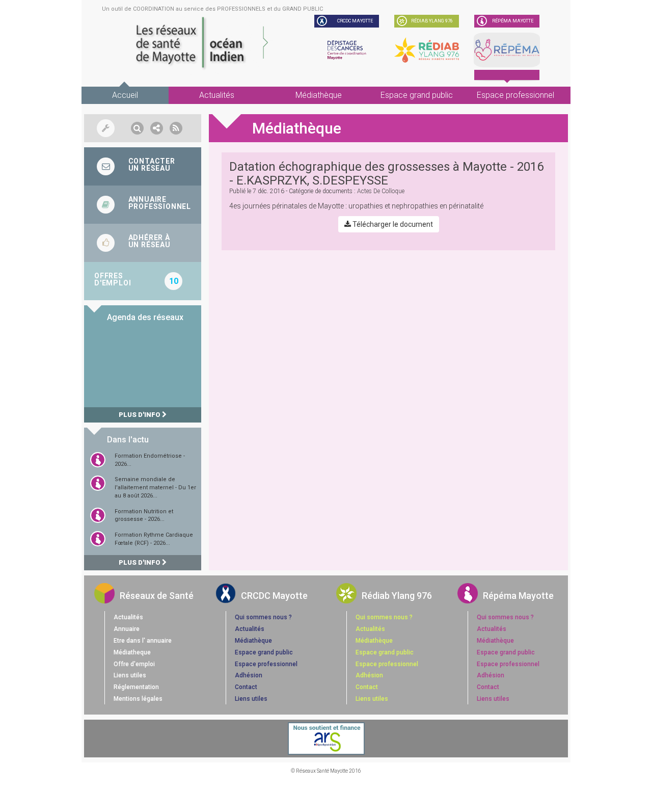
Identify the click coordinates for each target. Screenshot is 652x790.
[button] (137, 128)
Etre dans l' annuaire (143, 640)
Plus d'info (140, 414)
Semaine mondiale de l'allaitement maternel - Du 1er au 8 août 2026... (155, 487)
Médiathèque (318, 95)
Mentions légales (138, 698)
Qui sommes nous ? (263, 617)
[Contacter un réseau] (142, 166)
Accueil (125, 95)
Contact (246, 687)
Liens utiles (130, 675)
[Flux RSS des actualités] (176, 128)
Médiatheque (132, 652)
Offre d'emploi (134, 664)
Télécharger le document (392, 224)
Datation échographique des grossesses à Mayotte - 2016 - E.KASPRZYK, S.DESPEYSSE (386, 173)
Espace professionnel (515, 95)
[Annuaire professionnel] (142, 205)
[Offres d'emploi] (142, 281)
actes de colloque (380, 191)
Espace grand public (417, 95)
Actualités (216, 95)
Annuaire (127, 629)
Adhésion (248, 675)
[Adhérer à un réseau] (142, 243)
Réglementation (136, 687)
